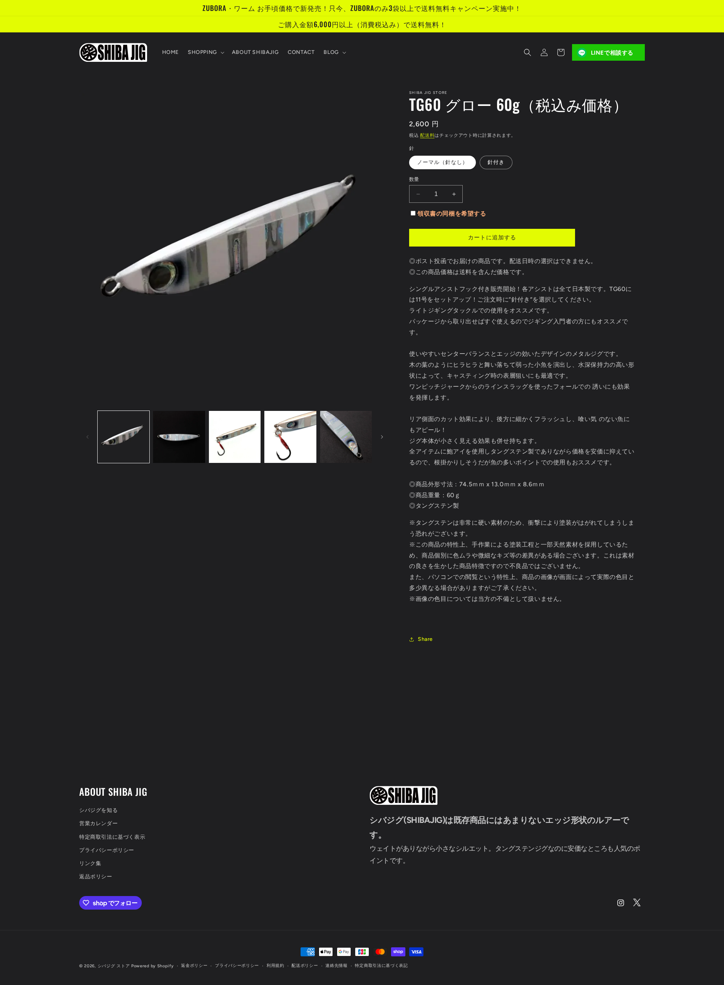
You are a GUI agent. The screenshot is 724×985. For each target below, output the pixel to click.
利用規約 (275, 965)
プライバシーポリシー (106, 850)
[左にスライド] (87, 437)
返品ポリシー (95, 876)
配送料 (427, 135)
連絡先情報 (336, 965)
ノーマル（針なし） (442, 162)
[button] (205, 52)
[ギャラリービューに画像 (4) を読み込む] (290, 437)
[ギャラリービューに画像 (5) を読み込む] (346, 437)
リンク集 (90, 863)
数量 (414, 179)
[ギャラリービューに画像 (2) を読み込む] (179, 437)
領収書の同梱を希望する (451, 213)
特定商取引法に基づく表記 (381, 965)
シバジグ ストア (114, 966)
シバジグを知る (98, 810)
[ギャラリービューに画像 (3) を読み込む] (235, 437)
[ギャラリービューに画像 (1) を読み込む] (123, 437)
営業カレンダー (98, 823)
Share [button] (425, 639)
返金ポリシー (194, 965)
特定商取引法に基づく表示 (112, 837)
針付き (496, 162)
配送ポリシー (304, 965)
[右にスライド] (382, 437)
